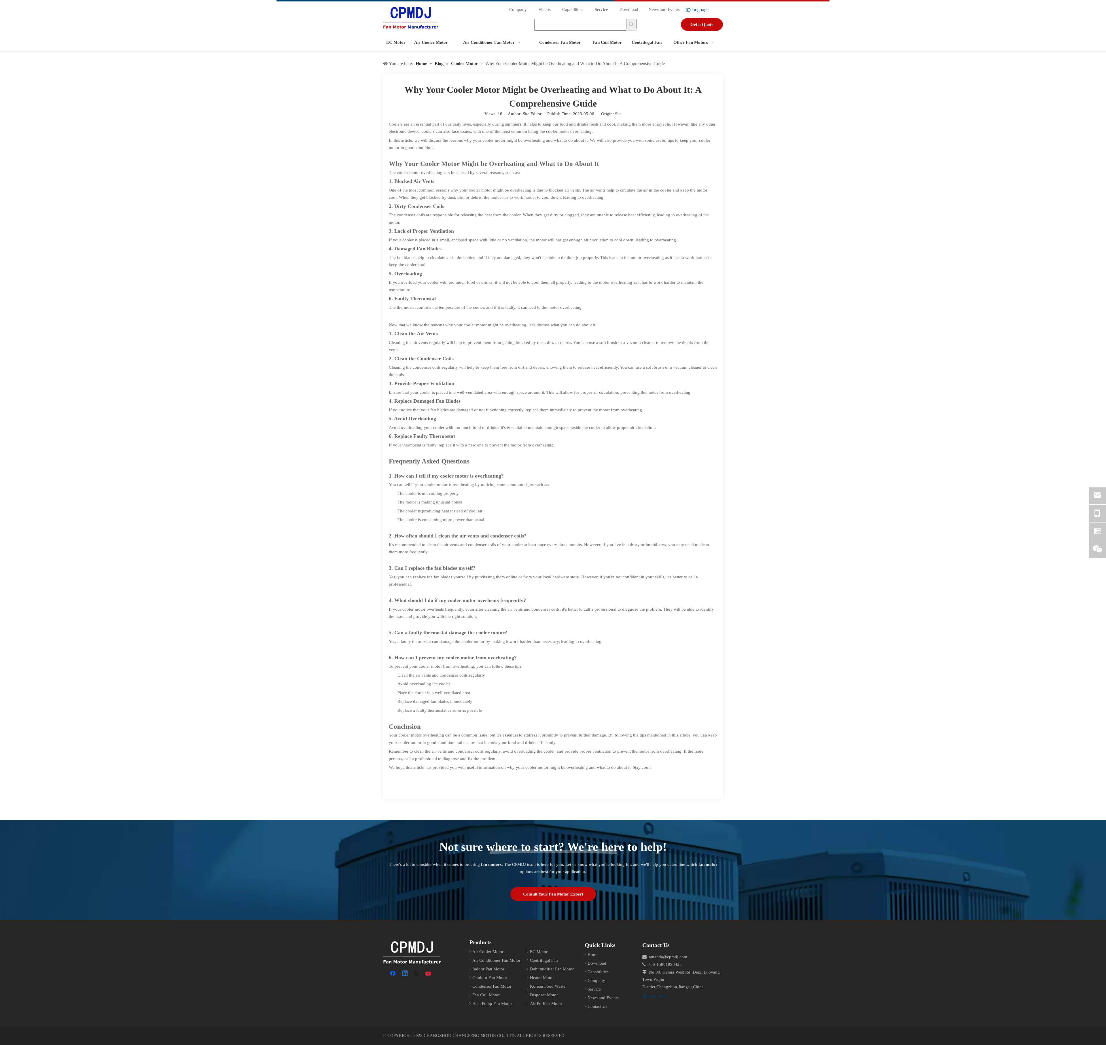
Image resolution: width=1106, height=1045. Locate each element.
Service (601, 9)
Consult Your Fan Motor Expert (553, 894)
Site (618, 113)
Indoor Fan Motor (488, 969)
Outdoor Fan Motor (489, 977)
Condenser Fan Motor (492, 986)
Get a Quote (701, 24)
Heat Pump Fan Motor (492, 1003)
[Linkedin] (405, 973)
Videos (544, 9)
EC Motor (539, 951)
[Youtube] (428, 973)
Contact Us (597, 1006)
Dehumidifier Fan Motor (552, 969)
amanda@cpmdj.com (668, 957)
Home (593, 954)
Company (518, 9)
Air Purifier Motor (546, 1003)
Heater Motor (542, 977)
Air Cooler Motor (487, 951)
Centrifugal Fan (544, 960)
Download (629, 9)
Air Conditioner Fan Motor (496, 960)
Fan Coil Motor (486, 995)
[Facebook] (393, 973)
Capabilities (572, 9)
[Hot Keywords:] (631, 24)
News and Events (664, 9)
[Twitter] (417, 973)
